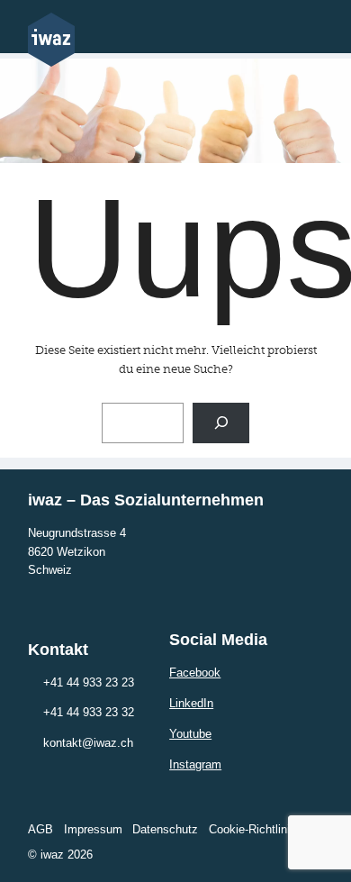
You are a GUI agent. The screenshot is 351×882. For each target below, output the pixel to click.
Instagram (195, 764)
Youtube (190, 734)
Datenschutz (165, 829)
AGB (40, 829)
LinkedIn (191, 703)
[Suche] (221, 423)
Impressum (93, 829)
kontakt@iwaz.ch (88, 743)
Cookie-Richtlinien (255, 829)
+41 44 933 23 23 (88, 682)
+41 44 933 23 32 (88, 712)
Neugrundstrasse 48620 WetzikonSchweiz (77, 551)
